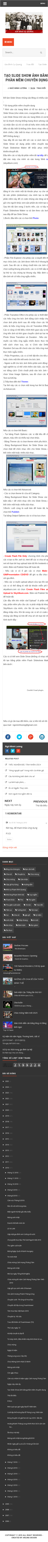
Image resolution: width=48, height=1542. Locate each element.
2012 (7, 1156)
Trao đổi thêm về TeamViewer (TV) (20, 1322)
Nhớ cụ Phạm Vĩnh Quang (16, 889)
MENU (42, 3)
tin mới (35, 920)
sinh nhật (9, 920)
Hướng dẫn (28, 884)
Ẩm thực (9, 930)
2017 (7, 1127)
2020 (7, 1110)
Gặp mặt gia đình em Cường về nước (21, 1234)
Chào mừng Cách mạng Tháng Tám (20, 1262)
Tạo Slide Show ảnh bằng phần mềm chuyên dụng (26, 1390)
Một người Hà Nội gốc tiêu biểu (19, 1212)
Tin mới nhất (12, 1257)
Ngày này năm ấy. (13, 804)
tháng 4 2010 (12, 1479)
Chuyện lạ (21, 874)
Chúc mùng (34, 874)
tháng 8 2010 (12, 1195)
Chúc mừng (10, 879)
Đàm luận (21, 925)
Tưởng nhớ (21, 910)
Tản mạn (34, 910)
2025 (7, 1081)
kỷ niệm (38, 915)
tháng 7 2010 (12, 1462)
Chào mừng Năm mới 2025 (26, 1012)
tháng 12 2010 (13, 1172)
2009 (7, 1504)
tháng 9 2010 (12, 1190)
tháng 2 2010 (12, 1491)
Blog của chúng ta (13, 869)
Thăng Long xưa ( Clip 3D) (17, 1356)
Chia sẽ (9, 874)
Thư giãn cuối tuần (13, 905)
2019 (7, 1116)
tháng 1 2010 (12, 1497)
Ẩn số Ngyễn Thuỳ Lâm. (18, 788)
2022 (7, 1098)
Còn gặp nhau (12, 1373)
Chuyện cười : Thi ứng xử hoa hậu (20, 1299)
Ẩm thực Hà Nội (13, 1432)
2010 (7, 1168)
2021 (7, 1104)
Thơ (21, 900)
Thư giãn (32, 900)
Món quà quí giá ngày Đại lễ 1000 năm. (22, 1406)
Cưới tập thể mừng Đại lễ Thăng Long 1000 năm (25, 1412)
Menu (9, 42)
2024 (7, 1087)
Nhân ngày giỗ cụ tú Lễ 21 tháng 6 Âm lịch (23, 1444)
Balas (9, 839)
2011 (7, 1162)
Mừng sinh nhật (13, 1217)
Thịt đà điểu (41, 805)
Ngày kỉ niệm (12, 1350)
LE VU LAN (11, 1228)
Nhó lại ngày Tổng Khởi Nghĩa (18, 1274)
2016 (7, 1133)
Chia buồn (18, 1002)
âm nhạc (9, 925)
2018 (7, 1121)
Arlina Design (30, 1537)
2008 (7, 1509)
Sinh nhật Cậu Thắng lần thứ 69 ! (28, 992)
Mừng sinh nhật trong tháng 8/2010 (20, 1438)
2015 (7, 1139)
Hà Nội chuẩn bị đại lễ (15, 1333)
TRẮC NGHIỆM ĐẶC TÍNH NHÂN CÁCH (25, 764)
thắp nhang (23, 920)
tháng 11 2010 (13, 1178)
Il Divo (9, 1401)
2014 (7, 1145)
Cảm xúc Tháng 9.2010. (16, 1200)
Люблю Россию (21, 945)
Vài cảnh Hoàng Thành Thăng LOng (20, 1294)
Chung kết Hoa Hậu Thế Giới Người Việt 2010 (24, 1240)
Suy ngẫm (33, 894)
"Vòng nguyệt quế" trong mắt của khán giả (26, 770)
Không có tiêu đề (13, 1449)
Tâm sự (9, 910)
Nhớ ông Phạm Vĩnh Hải (15, 894)
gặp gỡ (27, 915)
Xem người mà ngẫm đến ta (20, 794)
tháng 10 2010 (13, 1184)
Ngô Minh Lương (13, 746)
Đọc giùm (34, 925)
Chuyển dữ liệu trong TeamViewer (20, 1305)
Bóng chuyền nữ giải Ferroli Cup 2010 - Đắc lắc (24, 1418)
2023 (7, 1093)
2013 (7, 1150)
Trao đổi (41, 88)
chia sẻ (16, 915)
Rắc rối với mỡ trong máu (16, 1206)
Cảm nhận (24, 879)
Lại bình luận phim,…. (17, 782)
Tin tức (28, 905)
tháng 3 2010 (12, 1485)
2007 (7, 1515)
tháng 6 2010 (12, 1468)
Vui (7, 915)
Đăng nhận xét (10, 847)
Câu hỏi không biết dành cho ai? (22, 776)
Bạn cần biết (29, 869)
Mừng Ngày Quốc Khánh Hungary (20, 1251)
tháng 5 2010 (12, 1474)
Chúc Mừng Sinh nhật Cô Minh (18, 1361)
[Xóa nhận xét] (46, 823)
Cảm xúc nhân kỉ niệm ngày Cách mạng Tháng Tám (26, 1378)
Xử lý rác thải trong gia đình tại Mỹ (17, 1049)
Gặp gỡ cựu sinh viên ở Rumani (19, 1288)
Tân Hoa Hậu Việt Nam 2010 (18, 1311)
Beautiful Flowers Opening (25, 955)
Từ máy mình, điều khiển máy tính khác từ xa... (25, 1339)
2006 (7, 1521)
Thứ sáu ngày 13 (13, 1328)
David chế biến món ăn (16, 1223)
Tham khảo (10, 900)
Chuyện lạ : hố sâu (14, 1316)
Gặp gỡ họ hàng (12, 884)
